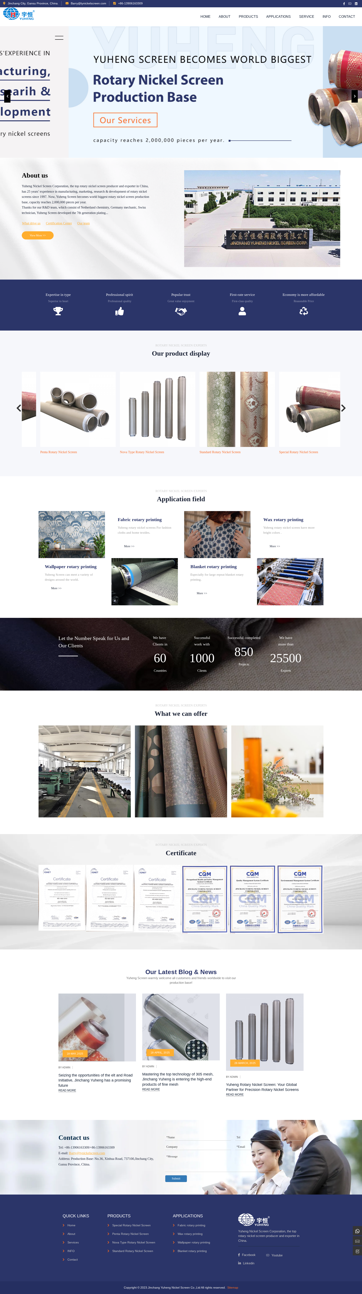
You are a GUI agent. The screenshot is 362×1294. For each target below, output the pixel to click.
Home (205, 16)
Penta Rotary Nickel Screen (42, 452)
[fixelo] (19, 16)
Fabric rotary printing (191, 1225)
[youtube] (350, 3)
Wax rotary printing (190, 1233)
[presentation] (7, 96)
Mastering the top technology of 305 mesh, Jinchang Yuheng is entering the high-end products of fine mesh (177, 1079)
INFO (71, 1251)
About (224, 16)
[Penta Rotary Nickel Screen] (61, 409)
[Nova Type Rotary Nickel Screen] (141, 409)
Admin (66, 1067)
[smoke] (144, 581)
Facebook (249, 1255)
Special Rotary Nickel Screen (282, 452)
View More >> (38, 235)
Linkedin (248, 1263)
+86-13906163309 (130, 3)
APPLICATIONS (278, 16)
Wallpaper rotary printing (194, 1242)
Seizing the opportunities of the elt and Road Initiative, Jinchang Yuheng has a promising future (95, 1080)
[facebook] (344, 3)
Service (306, 16)
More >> (129, 546)
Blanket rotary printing (192, 1251)
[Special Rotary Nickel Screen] (300, 409)
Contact (347, 16)
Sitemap (232, 1287)
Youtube (277, 1255)
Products (248, 16)
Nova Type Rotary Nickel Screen (125, 452)
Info (327, 16)
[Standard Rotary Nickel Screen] (221, 409)
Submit (176, 1178)
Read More (67, 1090)
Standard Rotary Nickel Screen (203, 452)
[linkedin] (356, 3)
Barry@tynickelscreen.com (88, 3)
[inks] (72, 534)
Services (73, 1242)
